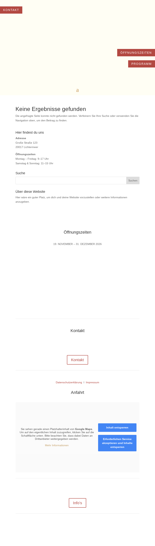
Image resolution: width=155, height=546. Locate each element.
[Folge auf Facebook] (74, 526)
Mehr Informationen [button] (57, 445)
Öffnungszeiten (136, 52)
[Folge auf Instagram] (81, 526)
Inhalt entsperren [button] (117, 427)
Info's (77, 503)
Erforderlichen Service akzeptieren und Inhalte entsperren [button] (117, 443)
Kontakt (11, 10)
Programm (141, 63)
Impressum (92, 382)
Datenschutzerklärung (69, 382)
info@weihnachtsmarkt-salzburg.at (116, 342)
